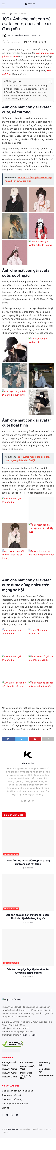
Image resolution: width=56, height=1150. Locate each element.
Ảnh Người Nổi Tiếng (9, 1063)
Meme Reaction (46, 1075)
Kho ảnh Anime (9, 1069)
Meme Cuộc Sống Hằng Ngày (26, 1075)
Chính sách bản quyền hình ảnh (17, 1090)
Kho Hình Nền (26, 1062)
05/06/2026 (28, 976)
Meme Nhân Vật (44, 1070)
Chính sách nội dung (12, 1099)
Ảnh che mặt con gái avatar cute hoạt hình (26, 92)
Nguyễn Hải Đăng (28, 1035)
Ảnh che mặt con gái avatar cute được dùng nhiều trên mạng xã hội (26, 97)
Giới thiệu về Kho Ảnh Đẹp (15, 1103)
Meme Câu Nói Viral (27, 1067)
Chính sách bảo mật (12, 1095)
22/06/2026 (28, 922)
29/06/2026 (28, 868)
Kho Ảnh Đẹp (7, 14)
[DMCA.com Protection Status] (11, 1050)
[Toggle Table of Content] (48, 81)
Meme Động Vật (44, 1063)
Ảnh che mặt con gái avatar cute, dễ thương (26, 85)
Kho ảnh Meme (9, 1076)
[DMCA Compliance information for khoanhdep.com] (12, 1043)
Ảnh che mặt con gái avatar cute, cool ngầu (26, 89)
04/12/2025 (36, 35)
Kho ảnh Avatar (20, 14)
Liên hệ (5, 1107)
